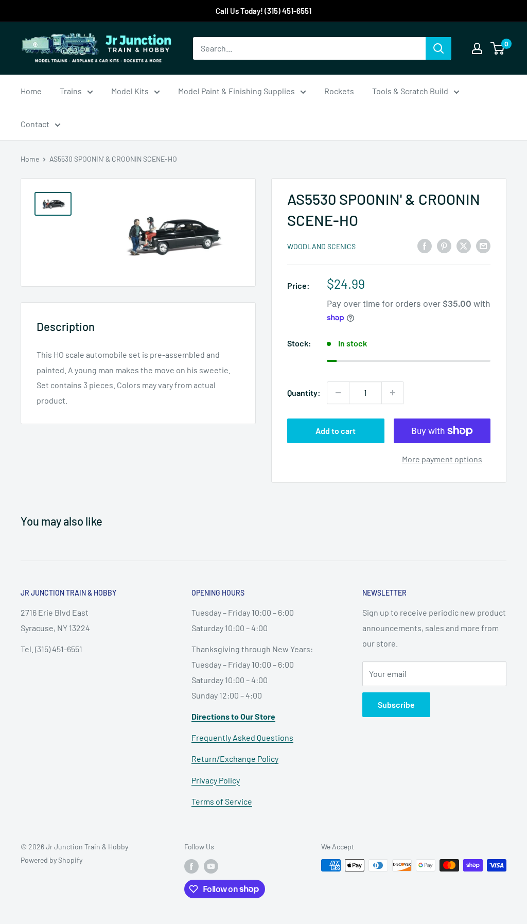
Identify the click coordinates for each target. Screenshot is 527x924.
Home (31, 91)
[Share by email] (483, 245)
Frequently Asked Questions (242, 737)
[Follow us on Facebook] (191, 866)
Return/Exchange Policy (234, 758)
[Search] (438, 48)
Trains (71, 91)
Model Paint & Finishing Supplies (236, 91)
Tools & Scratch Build (410, 91)
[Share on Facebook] (424, 245)
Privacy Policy (215, 780)
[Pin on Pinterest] (444, 245)
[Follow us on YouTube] (211, 866)
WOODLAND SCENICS (321, 246)
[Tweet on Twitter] (463, 245)
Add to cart (335, 430)
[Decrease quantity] (338, 393)
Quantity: (304, 392)
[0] (497, 48)
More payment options (442, 459)
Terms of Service (221, 801)
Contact (35, 124)
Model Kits (130, 91)
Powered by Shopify (51, 860)
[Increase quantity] (392, 393)
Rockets (339, 91)
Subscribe (396, 704)
